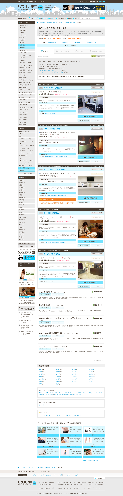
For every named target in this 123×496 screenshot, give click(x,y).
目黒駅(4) (21, 195)
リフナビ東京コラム (61, 18)
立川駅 (91, 381)
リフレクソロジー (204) (27, 160)
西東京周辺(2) (23, 117)
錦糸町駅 (58, 381)
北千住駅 (74, 379)
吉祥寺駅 (74, 381)
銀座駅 (91, 374)
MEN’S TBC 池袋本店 (49, 128)
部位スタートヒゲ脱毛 (50, 113)
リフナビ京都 (49, 475)
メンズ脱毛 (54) (25, 148)
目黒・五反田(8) (24, 52)
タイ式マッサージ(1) (67, 394)
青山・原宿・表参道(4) (25, 62)
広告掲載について (49, 488)
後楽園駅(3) (22, 214)
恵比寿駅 (58, 369)
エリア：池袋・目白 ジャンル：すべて (50, 70)
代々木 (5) (23, 42)
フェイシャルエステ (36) (27, 150)
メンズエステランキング (63, 484)
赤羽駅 (91, 379)
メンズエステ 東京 (43, 415)
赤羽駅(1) (21, 224)
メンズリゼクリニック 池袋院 (52, 169)
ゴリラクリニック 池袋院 (50, 88)
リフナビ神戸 (41, 475)
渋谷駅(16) (21, 180)
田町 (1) (23, 60)
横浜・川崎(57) (23, 124)
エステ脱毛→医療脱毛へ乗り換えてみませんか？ (56, 195)
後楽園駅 (91, 376)
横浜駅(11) (21, 237)
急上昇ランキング (53, 484)
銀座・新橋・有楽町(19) (26, 70)
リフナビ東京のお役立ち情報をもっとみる (94, 460)
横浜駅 (40, 384)
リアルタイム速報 (43, 482)
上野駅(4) (21, 212)
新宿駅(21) (21, 185)
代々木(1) (41, 405)
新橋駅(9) (21, 207)
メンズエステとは (43, 484)
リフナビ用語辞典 (100, 482)
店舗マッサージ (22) (26, 138)
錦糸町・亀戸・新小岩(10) (26, 107)
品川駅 (91, 371)
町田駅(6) (21, 227)
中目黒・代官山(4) (24, 50)
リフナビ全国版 (23, 475)
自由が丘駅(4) (22, 217)
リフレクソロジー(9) (48, 394)
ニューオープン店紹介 (63, 482)
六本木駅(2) (22, 199)
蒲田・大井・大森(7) (25, 90)
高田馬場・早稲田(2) (25, 67)
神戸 (36, 18)
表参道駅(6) (22, 197)
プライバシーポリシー (98, 488)
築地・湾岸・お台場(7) (25, 72)
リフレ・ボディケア (25, 158)
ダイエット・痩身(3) (87, 392)
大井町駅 (58, 379)
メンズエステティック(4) (55, 392)
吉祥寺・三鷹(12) (24, 109)
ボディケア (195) (25, 163)
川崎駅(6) (21, 239)
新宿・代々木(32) (24, 37)
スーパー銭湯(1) (77, 394)
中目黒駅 (58, 371)
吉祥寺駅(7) (22, 232)
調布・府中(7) (23, 114)
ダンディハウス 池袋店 (50, 254)
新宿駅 (74, 369)
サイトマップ (82, 488)
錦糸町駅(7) (22, 229)
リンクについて (74, 484)
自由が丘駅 (41, 379)
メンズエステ (23, 136)
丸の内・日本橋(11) (25, 75)
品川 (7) (23, 57)
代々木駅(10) (22, 187)
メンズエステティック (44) (27, 145)
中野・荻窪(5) (23, 87)
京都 (41, 18)
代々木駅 (91, 369)
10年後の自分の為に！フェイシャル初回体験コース (56, 156)
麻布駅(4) (21, 202)
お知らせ (41, 488)
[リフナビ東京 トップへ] (30, 7)
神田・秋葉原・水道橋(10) (26, 80)
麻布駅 (74, 374)
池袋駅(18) (21, 190)
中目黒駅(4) (22, 192)
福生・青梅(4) (23, 119)
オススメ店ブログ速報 (75, 482)
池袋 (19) (23, 47)
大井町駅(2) (22, 219)
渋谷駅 (40, 369)
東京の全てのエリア (25, 25)
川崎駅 (57, 384)
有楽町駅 (58, 376)
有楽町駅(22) (22, 209)
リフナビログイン (68, 488)
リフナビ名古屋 (58, 475)
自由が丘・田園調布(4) (25, 85)
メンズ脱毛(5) (65, 392)
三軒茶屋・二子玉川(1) (25, 97)
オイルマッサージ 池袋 (54, 415)
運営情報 (76, 488)
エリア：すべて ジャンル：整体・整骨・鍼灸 (51, 72)
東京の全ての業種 (24, 131)
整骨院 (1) (23, 170)
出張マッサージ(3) (24, 27)
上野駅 (74, 376)
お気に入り (76, 18)
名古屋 (46, 18)
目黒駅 (74, 371)
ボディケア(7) (57, 394)
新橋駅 (40, 376)
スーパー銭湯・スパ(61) (26, 173)
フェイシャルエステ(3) (75, 392)
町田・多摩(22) (23, 104)
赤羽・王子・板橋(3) (25, 102)
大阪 (32, 18)
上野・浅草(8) (23, 77)
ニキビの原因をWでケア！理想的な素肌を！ (55, 242)
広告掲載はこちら (90, 484)
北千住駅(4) (22, 222)
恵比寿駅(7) (22, 182)
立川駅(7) (21, 234)
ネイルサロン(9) (24, 155)
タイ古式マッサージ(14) (26, 165)
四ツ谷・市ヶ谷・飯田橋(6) (26, 92)
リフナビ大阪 (33, 475)
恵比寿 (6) (23, 35)
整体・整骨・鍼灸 (24, 168)
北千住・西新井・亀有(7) (26, 94)
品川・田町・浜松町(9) (25, 55)
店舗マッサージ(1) (43, 392)
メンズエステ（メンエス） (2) (27, 142)
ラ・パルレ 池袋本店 (49, 213)
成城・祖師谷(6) (24, 99)
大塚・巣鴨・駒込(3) (25, 82)
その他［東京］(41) (25, 122)
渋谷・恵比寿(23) (24, 30)
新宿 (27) (23, 40)
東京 (51, 18)
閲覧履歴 (70, 18)
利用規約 (89, 488)
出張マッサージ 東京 (79, 415)
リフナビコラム (90, 482)
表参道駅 (41, 374)
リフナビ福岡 (75, 475)
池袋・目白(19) (23, 45)
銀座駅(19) (21, 204)
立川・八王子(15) (24, 112)
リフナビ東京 (66, 475)
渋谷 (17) (23, 32)
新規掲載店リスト (53, 482)
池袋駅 (40, 371)
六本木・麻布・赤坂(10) (26, 65)
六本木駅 (58, 374)
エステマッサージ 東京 (66, 415)
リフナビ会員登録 (58, 488)
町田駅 (40, 381)
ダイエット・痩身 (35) (26, 153)
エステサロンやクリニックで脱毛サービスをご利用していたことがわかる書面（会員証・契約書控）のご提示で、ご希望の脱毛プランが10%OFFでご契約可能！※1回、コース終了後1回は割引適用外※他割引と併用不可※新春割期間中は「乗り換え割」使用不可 (57, 203)
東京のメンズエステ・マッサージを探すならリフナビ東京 (62, 493)
